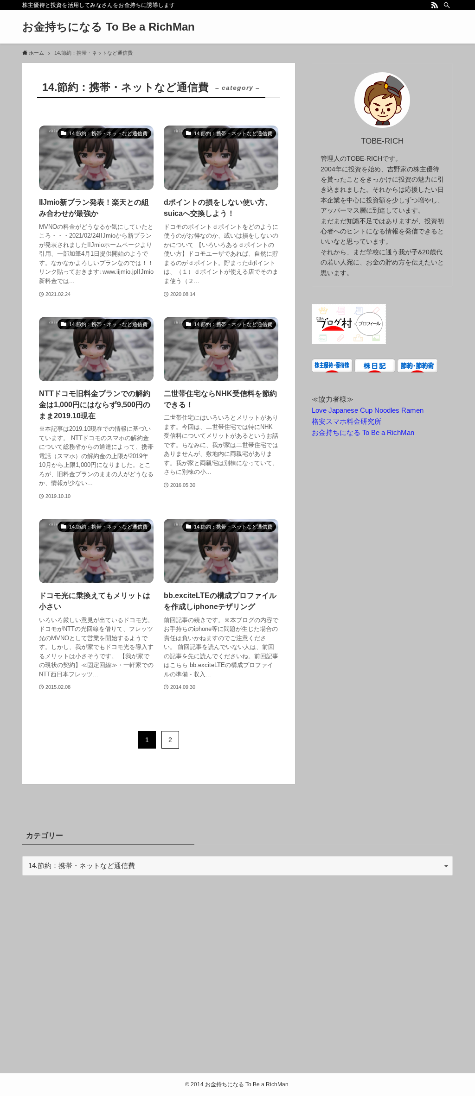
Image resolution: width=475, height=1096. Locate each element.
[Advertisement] (237, 976)
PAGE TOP (454, 1055)
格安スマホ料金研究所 (346, 421)
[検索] (447, 5)
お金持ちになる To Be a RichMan (108, 26)
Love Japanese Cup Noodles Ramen (368, 410)
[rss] (435, 5)
